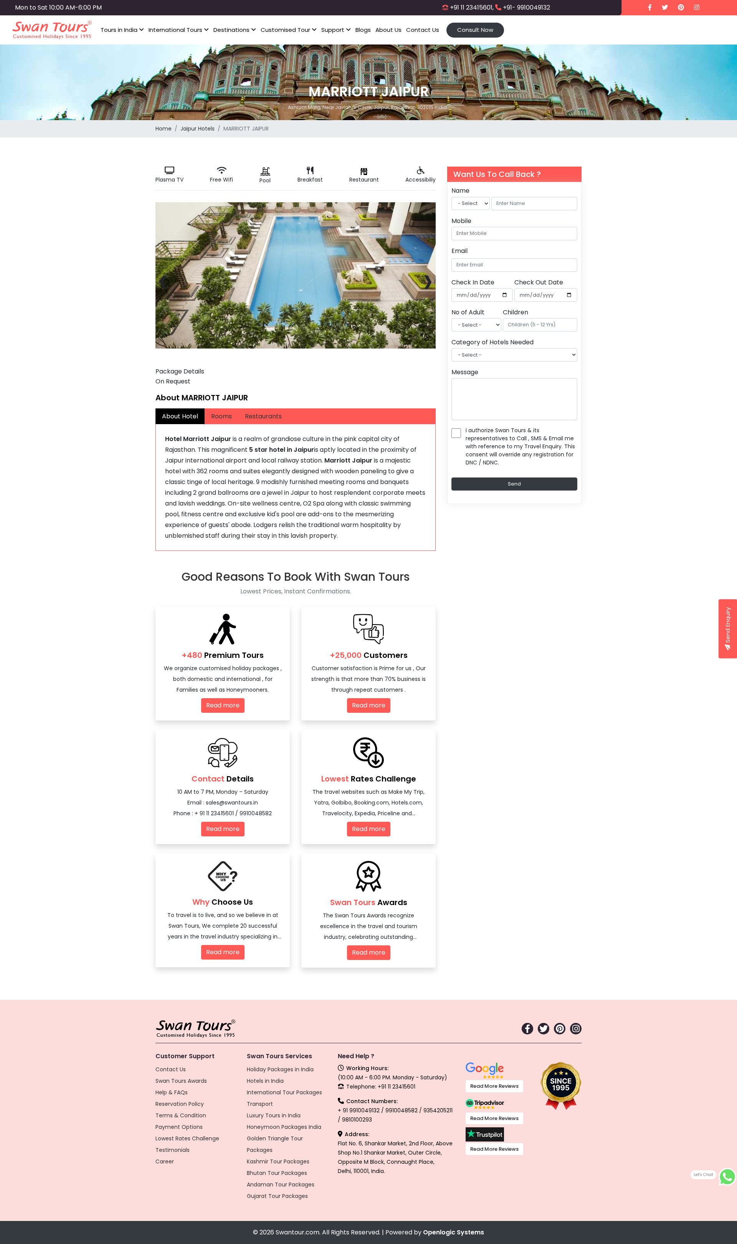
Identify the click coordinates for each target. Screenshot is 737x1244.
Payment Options (179, 1127)
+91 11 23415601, (472, 7)
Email (459, 250)
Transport (260, 1104)
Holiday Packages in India (280, 1069)
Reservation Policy (179, 1104)
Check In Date (472, 282)
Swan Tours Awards (181, 1081)
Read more (223, 705)
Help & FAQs (171, 1092)
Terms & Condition (180, 1115)
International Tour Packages (284, 1092)
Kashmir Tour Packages (278, 1161)
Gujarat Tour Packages (277, 1196)
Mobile (461, 220)
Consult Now (475, 30)
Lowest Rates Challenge (187, 1138)
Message (464, 371)
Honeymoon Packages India (284, 1127)
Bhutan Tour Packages (277, 1173)
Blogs (363, 30)
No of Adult (467, 311)
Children (515, 311)
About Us (388, 30)
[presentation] (163, 280)
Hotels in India (265, 1081)
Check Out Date (538, 282)
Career (164, 1161)
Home (163, 128)
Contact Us (422, 30)
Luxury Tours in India (274, 1115)
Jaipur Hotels (197, 128)
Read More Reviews (494, 1086)
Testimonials (172, 1150)
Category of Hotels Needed (492, 341)
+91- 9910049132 (526, 7)
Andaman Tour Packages (280, 1184)
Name (460, 190)
